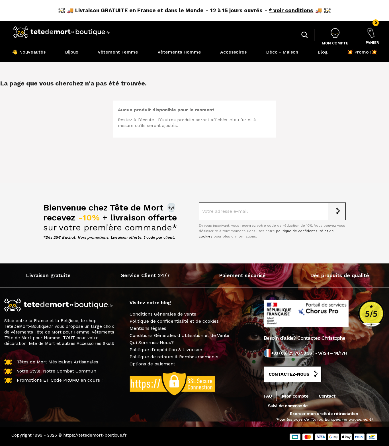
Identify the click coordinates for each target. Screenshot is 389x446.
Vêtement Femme (118, 52)
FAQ (268, 396)
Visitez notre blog (150, 302)
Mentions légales (148, 328)
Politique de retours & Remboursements (174, 356)
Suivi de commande (288, 405)
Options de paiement (152, 364)
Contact (327, 396)
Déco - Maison (282, 52)
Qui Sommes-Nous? (152, 342)
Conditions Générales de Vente (163, 314)
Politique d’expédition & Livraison (166, 349)
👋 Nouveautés (29, 52)
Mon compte (295, 396)
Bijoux (71, 52)
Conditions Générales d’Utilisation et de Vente (179, 335)
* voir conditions (291, 10)
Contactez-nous (289, 374)
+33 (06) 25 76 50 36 (291, 353)
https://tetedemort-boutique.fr (95, 435)
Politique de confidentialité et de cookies (174, 321)
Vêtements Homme (179, 52)
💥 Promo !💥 (362, 52)
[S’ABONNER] (337, 211)
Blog (323, 52)
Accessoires (233, 52)
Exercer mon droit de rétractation (324, 413)
